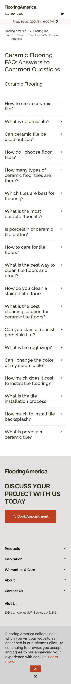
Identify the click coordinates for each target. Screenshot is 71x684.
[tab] (35, 106)
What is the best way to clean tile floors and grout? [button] (30, 270)
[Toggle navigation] (62, 13)
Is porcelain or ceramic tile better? (29, 232)
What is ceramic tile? (27, 121)
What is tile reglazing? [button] (28, 347)
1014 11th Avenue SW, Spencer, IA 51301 (30, 612)
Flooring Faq (41, 31)
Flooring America (15, 31)
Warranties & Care (20, 570)
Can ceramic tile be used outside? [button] (25, 137)
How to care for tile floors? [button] (25, 249)
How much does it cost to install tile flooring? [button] (29, 380)
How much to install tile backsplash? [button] (30, 416)
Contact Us (14, 591)
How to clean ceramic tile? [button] (28, 106)
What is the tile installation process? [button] (26, 398)
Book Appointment (33, 516)
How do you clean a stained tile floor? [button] (26, 291)
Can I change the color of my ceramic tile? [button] (29, 362)
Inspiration (13, 559)
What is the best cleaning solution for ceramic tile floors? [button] (27, 311)
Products (12, 549)
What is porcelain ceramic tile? (23, 434)
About (10, 580)
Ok (35, 668)
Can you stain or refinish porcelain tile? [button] (30, 332)
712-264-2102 (14, 13)
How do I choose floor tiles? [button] (28, 154)
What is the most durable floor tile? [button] (23, 214)
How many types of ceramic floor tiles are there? (28, 175)
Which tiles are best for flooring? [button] (29, 196)
